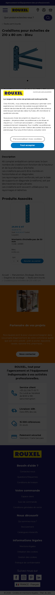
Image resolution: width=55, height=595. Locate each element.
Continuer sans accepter (42, 92)
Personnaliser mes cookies (27, 139)
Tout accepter (27, 145)
